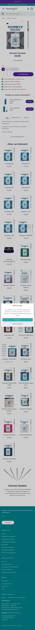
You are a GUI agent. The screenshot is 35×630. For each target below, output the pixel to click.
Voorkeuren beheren (17, 324)
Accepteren (17, 320)
